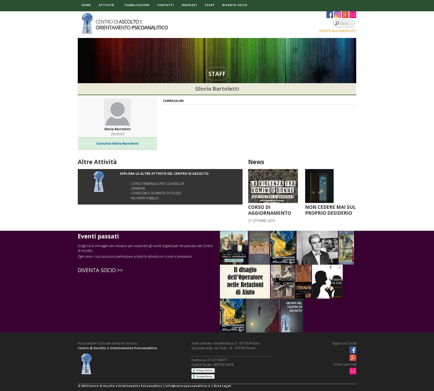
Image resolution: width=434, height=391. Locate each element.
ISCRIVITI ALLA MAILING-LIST (337, 31)
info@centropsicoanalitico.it (188, 386)
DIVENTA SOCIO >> (100, 270)
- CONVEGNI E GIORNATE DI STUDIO (155, 193)
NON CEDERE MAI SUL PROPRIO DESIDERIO (330, 210)
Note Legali (222, 386)
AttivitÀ (106, 5)
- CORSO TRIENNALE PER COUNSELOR (156, 183)
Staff (210, 5)
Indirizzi (189, 5)
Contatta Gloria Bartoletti (117, 143)
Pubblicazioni (137, 5)
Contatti (165, 5)
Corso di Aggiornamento (269, 210)
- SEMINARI (137, 188)
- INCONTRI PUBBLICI (144, 198)
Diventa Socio (234, 5)
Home (86, 5)
